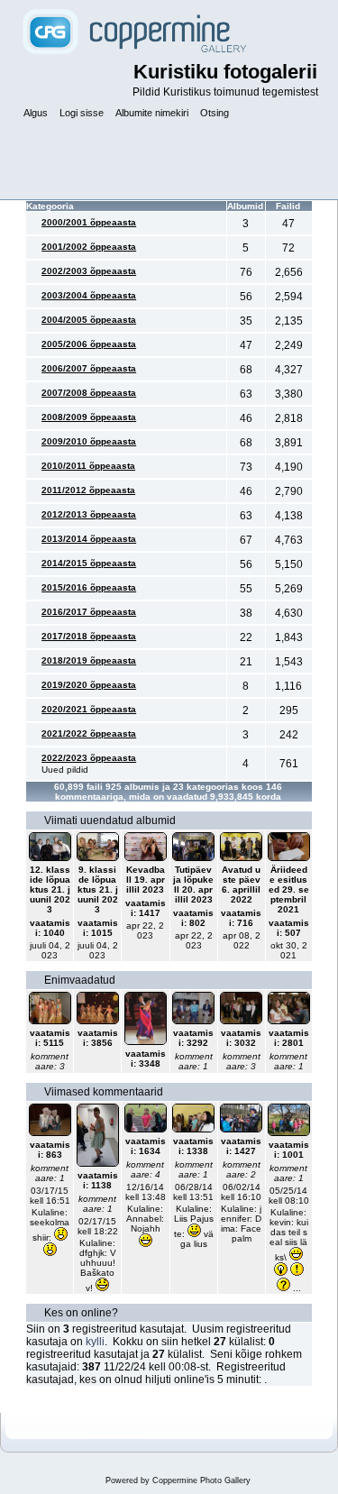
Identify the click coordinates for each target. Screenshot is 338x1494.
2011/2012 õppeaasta (88, 490)
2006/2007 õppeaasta (88, 368)
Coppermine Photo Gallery (201, 1480)
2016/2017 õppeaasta (88, 612)
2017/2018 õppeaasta (88, 636)
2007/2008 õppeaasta (88, 393)
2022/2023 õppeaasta (88, 758)
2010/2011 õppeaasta (88, 466)
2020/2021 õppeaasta (88, 709)
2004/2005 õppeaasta (88, 320)
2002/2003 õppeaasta (88, 271)
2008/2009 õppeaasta (88, 417)
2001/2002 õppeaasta (88, 247)
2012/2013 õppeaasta (88, 514)
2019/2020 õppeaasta (88, 685)
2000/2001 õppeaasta (88, 222)
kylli (95, 1341)
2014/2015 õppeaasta (88, 563)
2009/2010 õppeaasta (88, 441)
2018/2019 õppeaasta (88, 660)
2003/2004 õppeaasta (88, 295)
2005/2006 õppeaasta (88, 344)
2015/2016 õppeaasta (88, 587)
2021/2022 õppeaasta (88, 733)
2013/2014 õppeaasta (88, 539)
